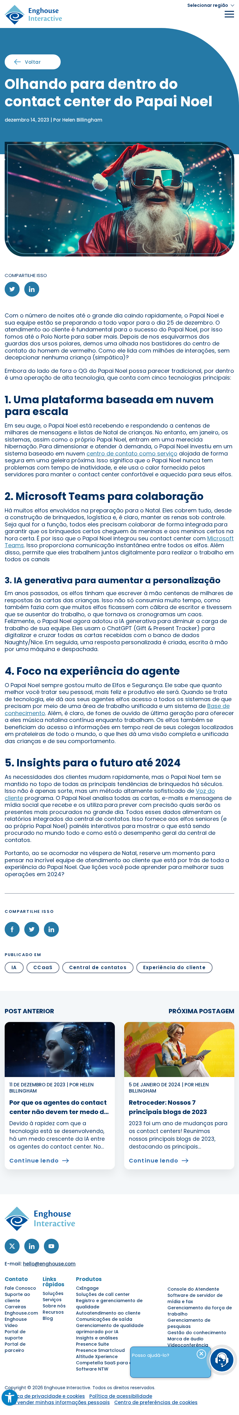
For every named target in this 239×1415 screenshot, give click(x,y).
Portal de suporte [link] (15, 1335)
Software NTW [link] (92, 1369)
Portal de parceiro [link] (15, 1347)
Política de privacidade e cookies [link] (45, 1396)
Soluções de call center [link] (103, 1294)
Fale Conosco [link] (20, 1288)
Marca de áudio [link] (185, 1339)
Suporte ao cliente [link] (17, 1297)
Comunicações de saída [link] (104, 1319)
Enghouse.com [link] (21, 1313)
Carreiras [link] (15, 1307)
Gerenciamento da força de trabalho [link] (199, 1311)
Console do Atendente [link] (193, 1289)
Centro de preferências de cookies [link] (156, 1402)
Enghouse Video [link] (16, 1322)
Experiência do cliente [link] (174, 967)
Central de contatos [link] (98, 967)
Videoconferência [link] (187, 1345)
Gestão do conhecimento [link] (196, 1332)
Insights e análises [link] (97, 1338)
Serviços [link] (52, 1300)
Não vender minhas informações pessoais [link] (58, 1402)
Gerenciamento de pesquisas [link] (188, 1323)
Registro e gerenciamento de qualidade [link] (109, 1303)
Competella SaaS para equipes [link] (111, 1363)
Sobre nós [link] (54, 1306)
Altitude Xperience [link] (97, 1356)
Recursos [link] (53, 1312)
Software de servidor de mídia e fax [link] (195, 1298)
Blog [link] (48, 1318)
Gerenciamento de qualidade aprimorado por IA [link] (109, 1328)
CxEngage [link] (87, 1288)
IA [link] (14, 967)
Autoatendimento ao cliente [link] (108, 1313)
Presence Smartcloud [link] (100, 1350)
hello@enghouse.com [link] (49, 1263)
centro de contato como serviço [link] (132, 453)
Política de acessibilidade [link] (120, 1396)
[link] (10, 1398)
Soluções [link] (53, 1293)
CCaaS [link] (43, 967)
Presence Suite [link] (92, 1344)
